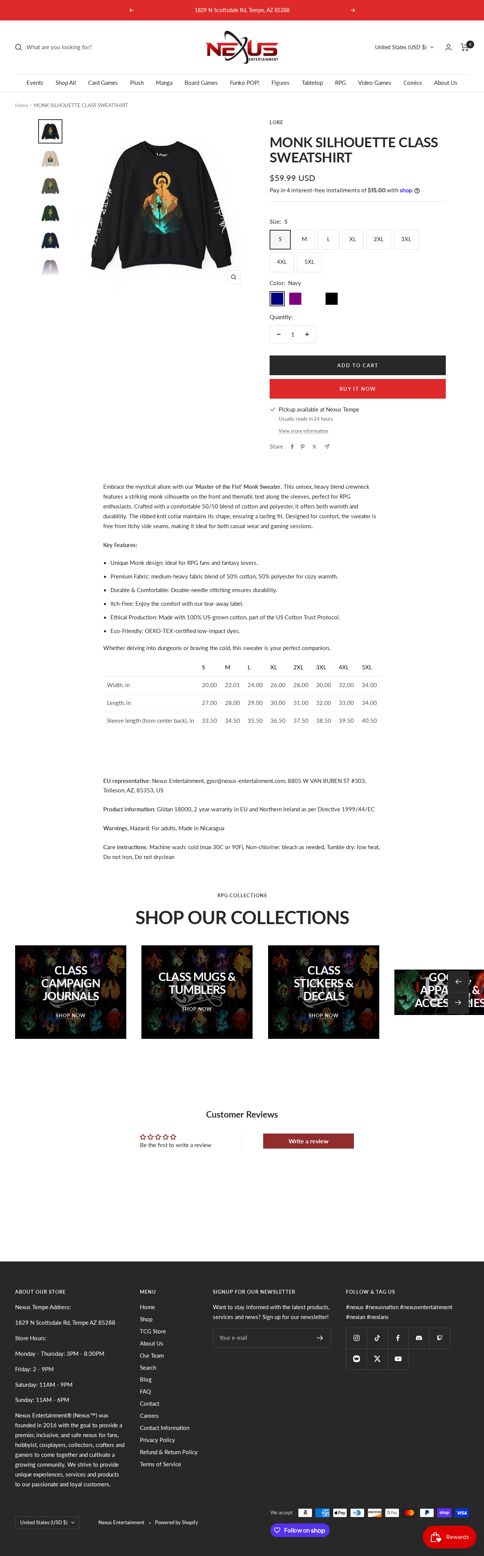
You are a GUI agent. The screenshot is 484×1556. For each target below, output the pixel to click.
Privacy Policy (157, 1439)
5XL (309, 261)
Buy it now (358, 389)
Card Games (103, 82)
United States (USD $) (401, 47)
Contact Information (164, 1427)
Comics (412, 82)
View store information (303, 431)
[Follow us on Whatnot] (356, 1359)
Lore (276, 122)
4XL (282, 261)
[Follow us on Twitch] (439, 1338)
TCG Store (153, 1331)
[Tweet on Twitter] (314, 446)
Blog (146, 1379)
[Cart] (465, 47)
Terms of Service (160, 1464)
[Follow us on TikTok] (377, 1338)
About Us (446, 82)
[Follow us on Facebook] (398, 1338)
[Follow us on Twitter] (377, 1359)
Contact (149, 1403)
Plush (137, 82)
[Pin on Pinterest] (302, 446)
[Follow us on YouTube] (398, 1359)
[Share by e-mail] (326, 446)
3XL (406, 238)
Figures (280, 82)
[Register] (320, 1338)
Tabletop (312, 82)
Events (34, 82)
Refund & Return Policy (169, 1451)
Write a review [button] (309, 1140)
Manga (164, 82)
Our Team (152, 1355)
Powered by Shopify (176, 1522)
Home (21, 105)
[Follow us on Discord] (418, 1338)
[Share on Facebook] (292, 446)
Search (148, 1367)
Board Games (201, 82)
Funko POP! (244, 82)
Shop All (66, 82)
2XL (379, 238)
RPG (340, 82)
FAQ (145, 1391)
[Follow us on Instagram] (356, 1338)
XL (352, 238)
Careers (149, 1415)
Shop (146, 1319)
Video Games (374, 82)
